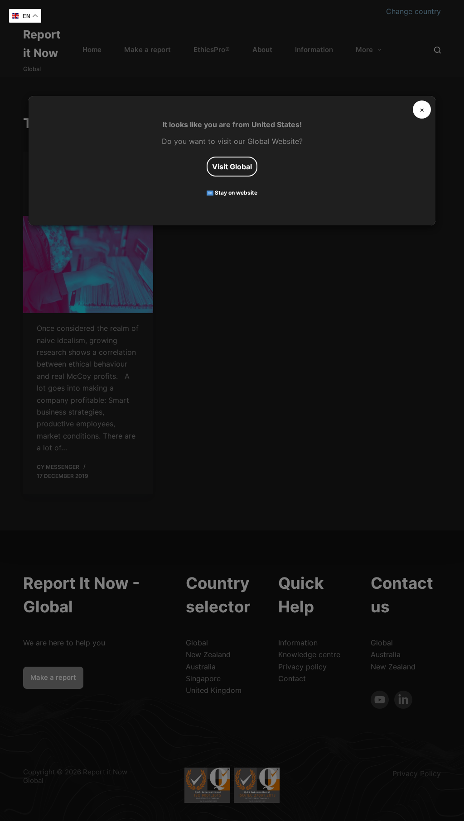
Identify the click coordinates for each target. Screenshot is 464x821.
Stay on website (235, 193)
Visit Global (232, 166)
